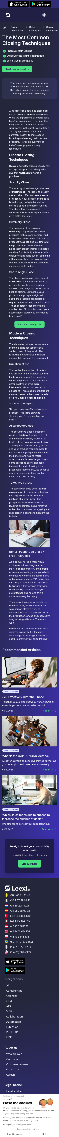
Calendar (11, 996)
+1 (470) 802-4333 (20, 952)
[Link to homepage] (4, 28)
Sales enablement (17, 29)
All (7, 985)
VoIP (9, 1011)
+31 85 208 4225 (19, 905)
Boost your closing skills (17, 69)
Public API (12, 1032)
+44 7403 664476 (20, 931)
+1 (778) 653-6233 (20, 947)
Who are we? (14, 1054)
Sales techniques (35, 29)
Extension (12, 1027)
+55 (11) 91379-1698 (22, 941)
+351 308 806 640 (20, 916)
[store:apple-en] (15, 961)
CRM (9, 1001)
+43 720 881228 (19, 926)
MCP (9, 1037)
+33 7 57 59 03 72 (20, 900)
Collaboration (14, 1016)
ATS (8, 1006)
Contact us (12, 1069)
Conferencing (14, 990)
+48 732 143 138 (19, 936)
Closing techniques (52, 29)
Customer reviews (17, 1064)
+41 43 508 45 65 (20, 921)
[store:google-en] (15, 970)
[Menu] (51, 15)
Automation (13, 1021)
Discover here (30, 863)
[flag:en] (44, 15)
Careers (10, 1074)
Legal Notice (13, 1091)
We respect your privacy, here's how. (17, 1125)
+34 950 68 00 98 (20, 910)
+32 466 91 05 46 (20, 895)
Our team (12, 1059)
